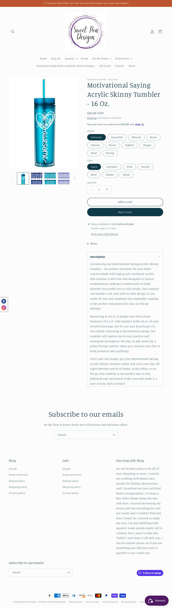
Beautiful (117, 137)
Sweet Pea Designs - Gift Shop (33, 602)
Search (13, 468)
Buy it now (125, 212)
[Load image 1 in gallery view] (23, 178)
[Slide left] (12, 178)
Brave (153, 137)
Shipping (92, 118)
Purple (145, 166)
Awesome (96, 137)
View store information (104, 233)
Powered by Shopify (56, 602)
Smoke (110, 174)
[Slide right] (74, 178)
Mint (94, 174)
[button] (13, 32)
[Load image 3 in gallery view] (50, 178)
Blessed (136, 137)
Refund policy (17, 480)
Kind (94, 152)
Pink (129, 166)
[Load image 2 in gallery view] (36, 178)
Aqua (94, 166)
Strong (110, 152)
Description (97, 256)
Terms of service (110, 602)
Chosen (95, 145)
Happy (147, 145)
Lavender (112, 166)
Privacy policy (17, 493)
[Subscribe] (114, 435)
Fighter (129, 145)
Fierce (112, 145)
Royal (126, 174)
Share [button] (94, 243)
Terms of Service (18, 474)
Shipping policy (18, 486)
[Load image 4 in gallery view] (64, 178)
